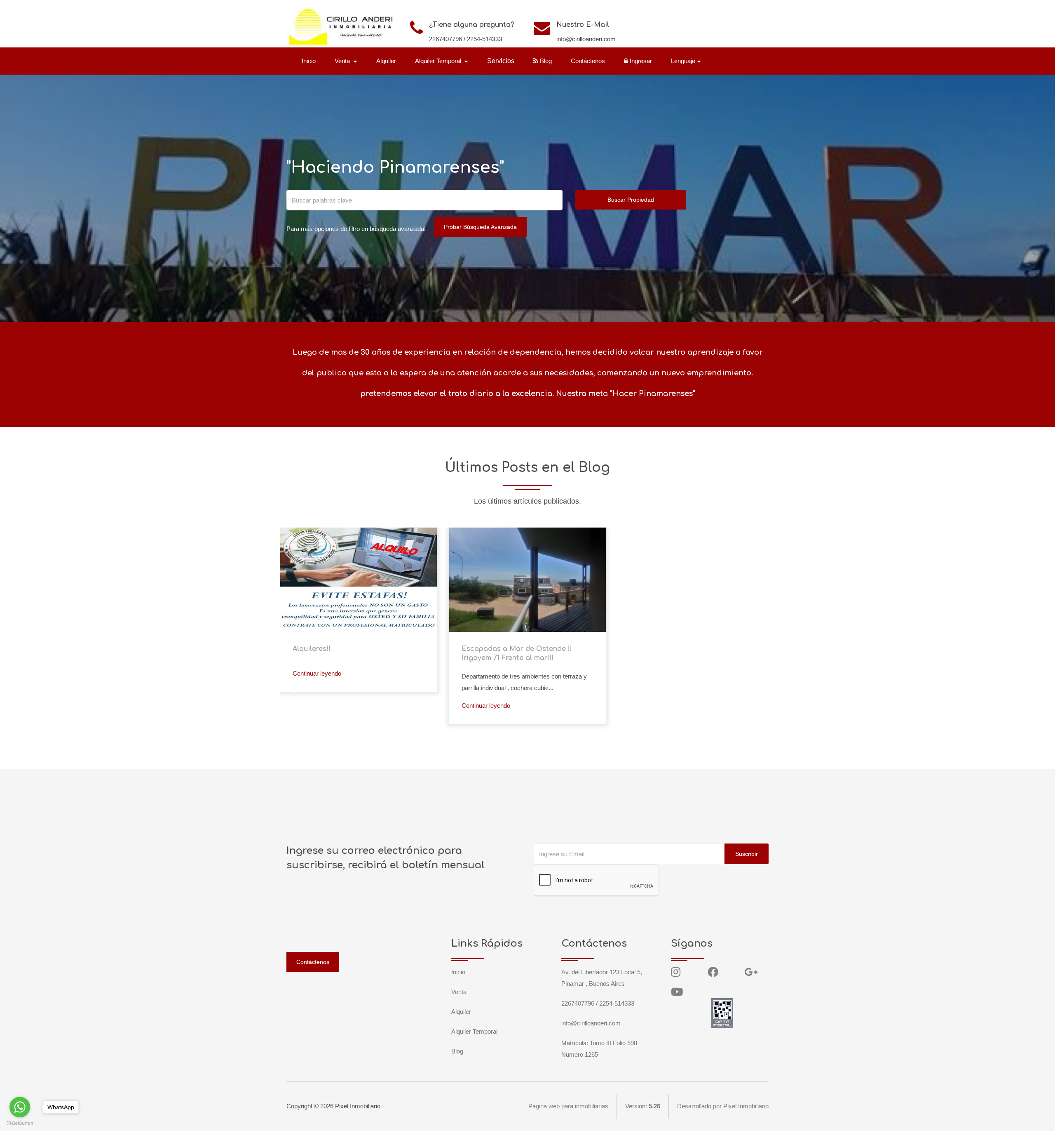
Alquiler (386, 60)
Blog (545, 60)
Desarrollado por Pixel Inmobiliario (723, 1106)
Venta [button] (343, 60)
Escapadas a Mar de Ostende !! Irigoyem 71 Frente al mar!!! (517, 653)
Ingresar (640, 60)
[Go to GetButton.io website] (20, 1122)
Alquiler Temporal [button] (439, 60)
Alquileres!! (312, 649)
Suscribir (746, 854)
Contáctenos (588, 60)
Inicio (309, 60)
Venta (459, 991)
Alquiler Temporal (474, 1031)
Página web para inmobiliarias (568, 1106)
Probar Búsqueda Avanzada (480, 227)
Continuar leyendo (317, 673)
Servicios (500, 60)
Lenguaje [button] (683, 60)
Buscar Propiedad (630, 199)
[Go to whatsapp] (19, 1107)
